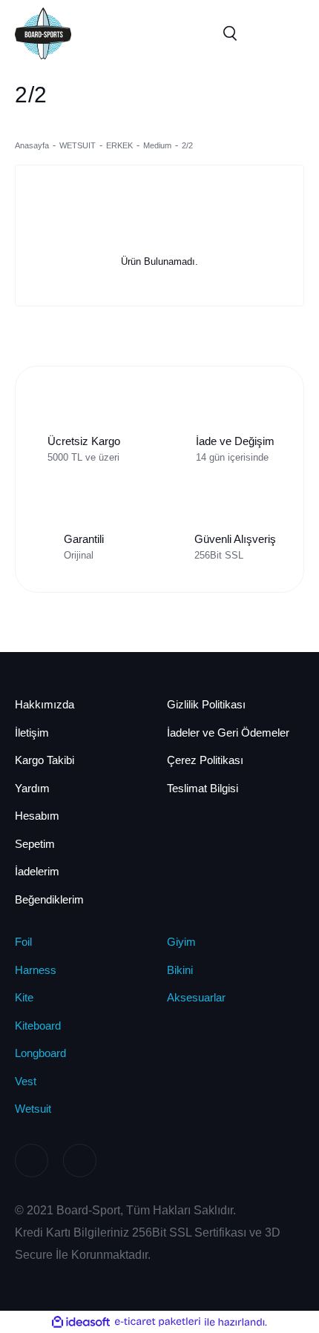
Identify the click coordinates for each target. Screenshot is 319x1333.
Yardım (32, 788)
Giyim (181, 941)
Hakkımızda (44, 704)
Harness (35, 970)
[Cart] (289, 33)
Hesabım (37, 815)
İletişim (32, 732)
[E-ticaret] (157, 1321)
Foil (23, 941)
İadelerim (37, 871)
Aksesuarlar (196, 997)
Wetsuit (33, 1108)
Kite (24, 997)
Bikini (180, 970)
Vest (25, 1081)
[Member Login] (259, 33)
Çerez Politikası (205, 760)
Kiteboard (38, 1025)
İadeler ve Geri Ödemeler (228, 732)
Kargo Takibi (44, 760)
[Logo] (43, 32)
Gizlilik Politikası (206, 704)
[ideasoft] (81, 1321)
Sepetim (35, 843)
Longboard (40, 1053)
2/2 (187, 145)
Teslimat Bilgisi (202, 788)
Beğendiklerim (49, 899)
